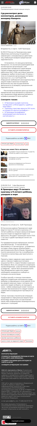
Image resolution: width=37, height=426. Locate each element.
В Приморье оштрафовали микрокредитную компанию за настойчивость (14, 114)
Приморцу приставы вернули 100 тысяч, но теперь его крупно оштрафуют (19, 109)
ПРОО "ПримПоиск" (7, 221)
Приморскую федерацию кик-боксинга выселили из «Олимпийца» (20, 164)
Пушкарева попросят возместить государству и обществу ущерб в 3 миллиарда (22, 152)
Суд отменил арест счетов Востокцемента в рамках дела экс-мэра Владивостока (21, 175)
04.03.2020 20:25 (6, 7)
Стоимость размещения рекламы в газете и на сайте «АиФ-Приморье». (17, 357)
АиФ (14, 45)
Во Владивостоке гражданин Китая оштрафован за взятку (19, 158)
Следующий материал (17, 421)
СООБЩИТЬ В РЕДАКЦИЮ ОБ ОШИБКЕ (14, 365)
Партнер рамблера (17, 417)
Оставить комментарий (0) (18, 130)
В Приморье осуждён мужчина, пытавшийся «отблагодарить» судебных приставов (18, 105)
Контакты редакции (9, 354)
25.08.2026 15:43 (6, 185)
